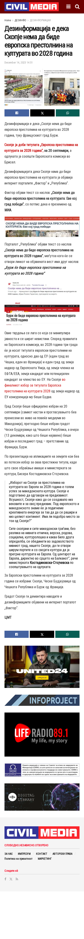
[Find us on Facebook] (5, 879)
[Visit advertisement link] (42, 667)
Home (7, 20)
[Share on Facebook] (16, 112)
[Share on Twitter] (42, 112)
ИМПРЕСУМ (24, 853)
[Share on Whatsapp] (68, 112)
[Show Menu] (68, 6)
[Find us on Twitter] (11, 879)
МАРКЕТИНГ (45, 858)
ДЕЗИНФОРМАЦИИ (40, 20)
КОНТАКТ (41, 853)
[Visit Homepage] (31, 6)
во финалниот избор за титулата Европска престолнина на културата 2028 (34, 385)
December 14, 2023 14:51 (18, 62)
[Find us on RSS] (17, 879)
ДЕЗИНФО (20, 20)
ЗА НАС (8, 853)
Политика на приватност (18, 858)
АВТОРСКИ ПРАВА (62, 853)
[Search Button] (77, 6)
